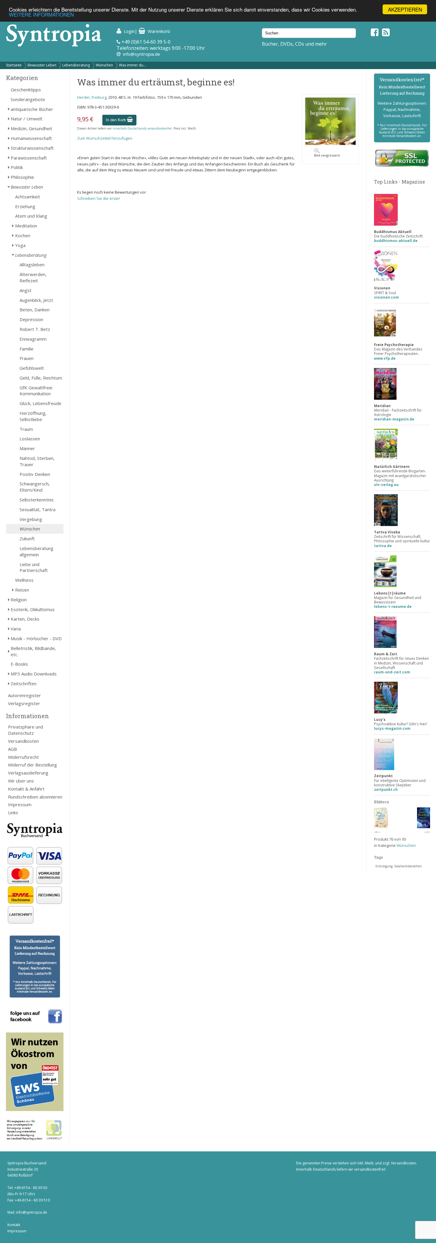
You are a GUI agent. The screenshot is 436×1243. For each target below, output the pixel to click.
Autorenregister (24, 695)
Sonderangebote (28, 99)
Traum (26, 429)
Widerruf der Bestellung (32, 765)
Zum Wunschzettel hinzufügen (104, 138)
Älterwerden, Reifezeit (33, 277)
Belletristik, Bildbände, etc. (33, 651)
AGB (12, 749)
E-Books (19, 664)
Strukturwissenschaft (32, 148)
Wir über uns (21, 781)
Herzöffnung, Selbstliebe (33, 416)
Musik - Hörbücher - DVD (36, 638)
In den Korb (116, 120)
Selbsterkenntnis (37, 500)
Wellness (24, 580)
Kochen (22, 235)
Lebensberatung (76, 65)
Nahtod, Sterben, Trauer (37, 461)
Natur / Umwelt (26, 119)
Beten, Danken (35, 310)
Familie (27, 349)
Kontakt (13, 1224)
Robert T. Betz (35, 329)
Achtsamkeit (27, 197)
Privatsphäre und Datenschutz (25, 730)
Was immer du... (132, 65)
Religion (19, 600)
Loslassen (30, 439)
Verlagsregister (24, 703)
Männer (27, 448)
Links (13, 812)
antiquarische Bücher (32, 109)
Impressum (19, 804)
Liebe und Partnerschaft (34, 567)
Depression (31, 319)
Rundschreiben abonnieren (35, 797)
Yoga (20, 245)
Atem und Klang (31, 216)
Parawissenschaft (29, 158)
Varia (16, 629)
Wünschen (104, 65)
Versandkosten (23, 741)
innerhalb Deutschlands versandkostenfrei (142, 128)
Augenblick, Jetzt (36, 300)
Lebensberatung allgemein (36, 551)
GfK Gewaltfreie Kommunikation (36, 391)
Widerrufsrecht (23, 757)
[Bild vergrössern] (330, 143)
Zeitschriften (23, 683)
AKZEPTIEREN (405, 9)
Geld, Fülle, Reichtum (41, 378)
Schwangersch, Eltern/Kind (35, 487)
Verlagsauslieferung (28, 773)
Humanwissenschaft (31, 138)
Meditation (26, 226)
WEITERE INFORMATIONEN (41, 14)
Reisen (22, 590)
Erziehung (25, 206)
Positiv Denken (35, 474)
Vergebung (31, 519)
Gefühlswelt (32, 368)
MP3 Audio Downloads (34, 674)
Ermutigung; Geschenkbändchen (398, 866)
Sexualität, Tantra (37, 509)
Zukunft (27, 538)
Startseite (14, 65)
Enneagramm (33, 339)
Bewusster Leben (42, 65)
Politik (17, 167)
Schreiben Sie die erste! (98, 198)
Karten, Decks (25, 619)
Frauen (27, 358)
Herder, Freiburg (91, 97)
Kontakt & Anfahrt (26, 789)
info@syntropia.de (141, 54)
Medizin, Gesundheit (31, 128)
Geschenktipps (26, 90)
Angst (25, 290)
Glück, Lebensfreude (40, 403)
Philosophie (22, 177)
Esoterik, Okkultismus (33, 609)
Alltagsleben (32, 264)
